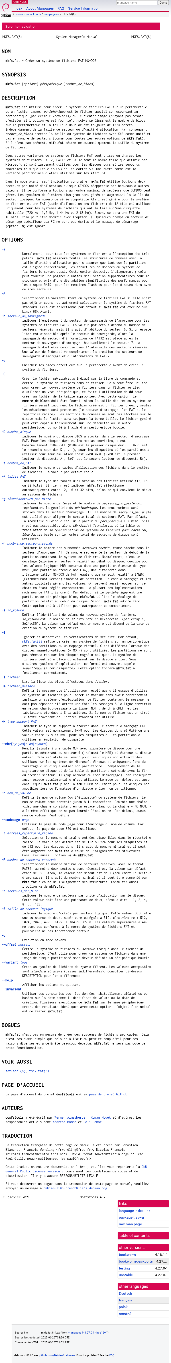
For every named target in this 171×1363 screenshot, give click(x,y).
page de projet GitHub (108, 1094)
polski (123, 1307)
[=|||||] (24, 744)
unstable (126, 1275)
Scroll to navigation (21, 26)
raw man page (130, 1224)
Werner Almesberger (71, 1117)
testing (124, 1268)
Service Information (84, 8)
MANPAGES (20, 1)
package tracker (131, 1217)
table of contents (134, 1235)
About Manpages (40, 8)
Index (18, 8)
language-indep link (134, 1211)
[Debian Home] (5, 9)
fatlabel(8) (16, 1071)
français (125, 1300)
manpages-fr (51, 14)
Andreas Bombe (64, 1122)
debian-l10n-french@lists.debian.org (75, 1188)
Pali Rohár (92, 1122)
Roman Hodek (101, 1117)
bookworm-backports (28, 14)
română (125, 1314)
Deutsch (125, 1293)
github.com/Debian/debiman (57, 1355)
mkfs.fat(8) (32, 641)
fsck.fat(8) (39, 1071)
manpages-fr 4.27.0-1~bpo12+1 (87, 1332)
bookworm (127, 1255)
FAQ (61, 8)
